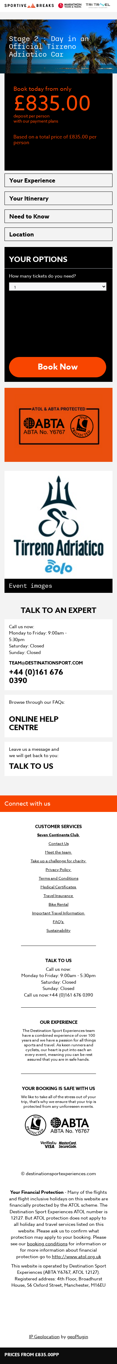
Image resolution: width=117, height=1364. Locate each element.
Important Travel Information (58, 913)
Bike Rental (58, 904)
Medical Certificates (58, 887)
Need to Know (29, 216)
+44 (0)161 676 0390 (36, 677)
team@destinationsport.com (45, 663)
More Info (37, 155)
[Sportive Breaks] (29, 6)
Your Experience (32, 180)
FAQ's (58, 921)
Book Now (58, 367)
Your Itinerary (29, 198)
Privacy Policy (58, 869)
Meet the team (58, 852)
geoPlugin (77, 1336)
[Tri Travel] (98, 6)
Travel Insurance (59, 895)
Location (21, 234)
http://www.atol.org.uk (76, 1256)
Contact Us (59, 843)
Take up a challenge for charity (58, 860)
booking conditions (47, 1244)
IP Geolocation (44, 1336)
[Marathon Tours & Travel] (70, 6)
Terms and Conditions (58, 878)
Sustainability (58, 930)
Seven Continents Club (58, 834)
